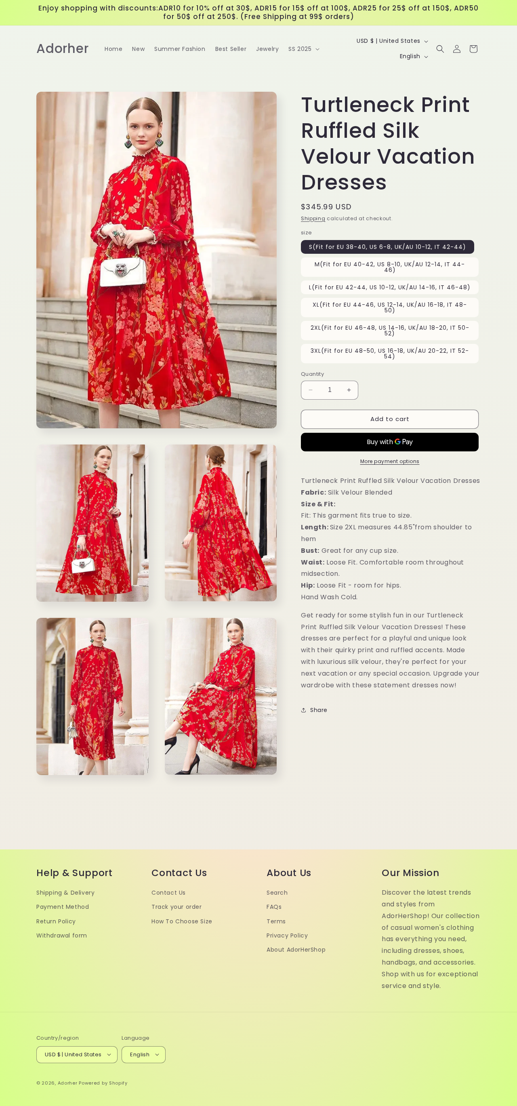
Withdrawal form (61, 935)
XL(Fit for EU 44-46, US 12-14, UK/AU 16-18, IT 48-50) (390, 307)
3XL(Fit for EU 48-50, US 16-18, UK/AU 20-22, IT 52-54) (390, 353)
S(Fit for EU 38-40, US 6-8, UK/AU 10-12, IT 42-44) (387, 247)
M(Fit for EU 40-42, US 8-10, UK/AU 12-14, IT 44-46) (390, 267)
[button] (303, 48)
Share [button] (319, 710)
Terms (276, 921)
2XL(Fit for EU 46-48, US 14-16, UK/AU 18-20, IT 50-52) (390, 330)
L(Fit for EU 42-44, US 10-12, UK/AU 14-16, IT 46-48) (390, 287)
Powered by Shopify (103, 1082)
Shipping (313, 218)
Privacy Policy (287, 935)
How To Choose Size (181, 921)
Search (277, 892)
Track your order (176, 907)
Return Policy (56, 921)
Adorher (68, 1082)
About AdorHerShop (296, 949)
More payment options (390, 461)
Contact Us (168, 892)
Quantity (312, 374)
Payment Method (62, 907)
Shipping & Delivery (65, 892)
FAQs (274, 907)
